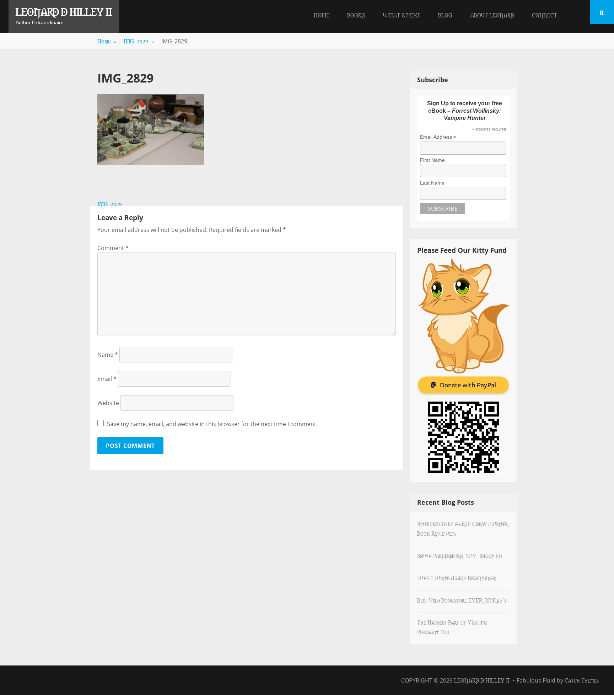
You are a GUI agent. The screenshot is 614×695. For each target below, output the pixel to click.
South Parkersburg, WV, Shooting (459, 555)
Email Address (438, 137)
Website (108, 403)
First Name (432, 160)
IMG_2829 (139, 41)
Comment (113, 248)
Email (107, 379)
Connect (544, 15)
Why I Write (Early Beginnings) (456, 578)
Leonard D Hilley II (64, 11)
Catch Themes (581, 680)
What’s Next (401, 15)
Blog (445, 15)
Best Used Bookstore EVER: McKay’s (461, 600)
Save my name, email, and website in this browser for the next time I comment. (212, 424)
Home (321, 15)
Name (107, 355)
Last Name (432, 183)
